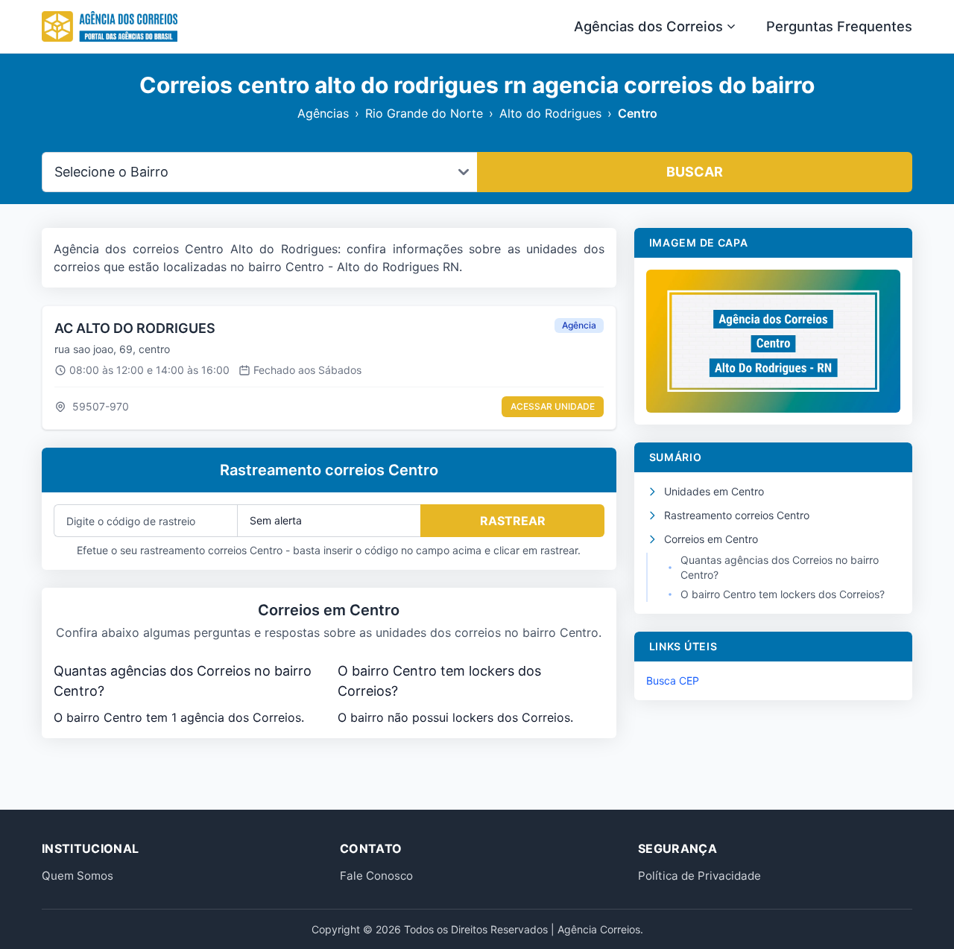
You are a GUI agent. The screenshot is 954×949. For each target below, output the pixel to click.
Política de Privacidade (699, 876)
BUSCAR (694, 172)
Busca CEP (672, 680)
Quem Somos (77, 876)
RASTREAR (513, 520)
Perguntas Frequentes (839, 26)
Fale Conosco (376, 876)
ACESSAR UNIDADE (553, 406)
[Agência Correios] (109, 26)
